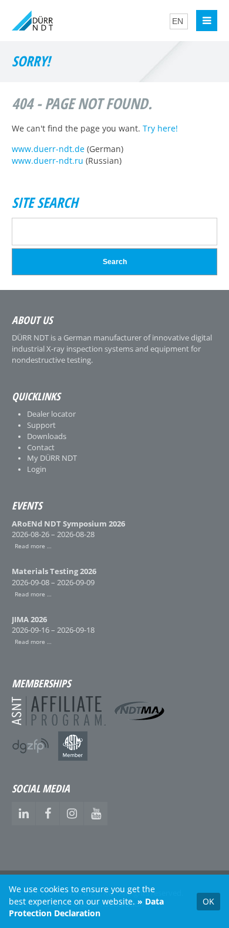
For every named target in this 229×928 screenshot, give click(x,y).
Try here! (160, 128)
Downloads (46, 436)
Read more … (32, 545)
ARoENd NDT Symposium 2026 (68, 524)
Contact (41, 448)
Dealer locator (51, 414)
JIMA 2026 (29, 620)
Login (36, 469)
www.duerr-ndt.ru (47, 161)
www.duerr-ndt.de (48, 149)
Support (41, 425)
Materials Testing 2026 (54, 571)
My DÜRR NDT (52, 458)
